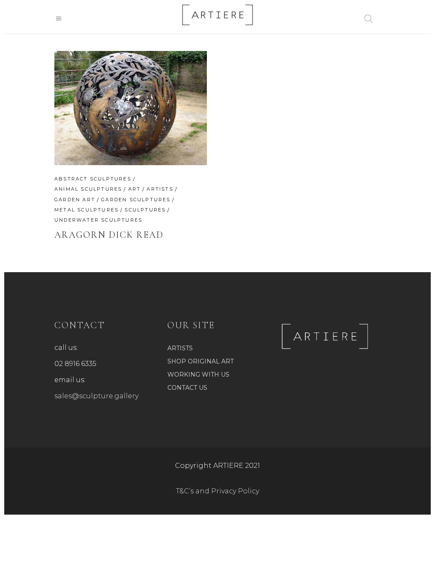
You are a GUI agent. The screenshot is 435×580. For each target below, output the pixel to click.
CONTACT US (187, 387)
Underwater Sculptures (98, 220)
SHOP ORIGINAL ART (200, 361)
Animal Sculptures (88, 189)
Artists (160, 189)
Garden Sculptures (135, 200)
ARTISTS (180, 348)
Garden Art (74, 200)
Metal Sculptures (86, 210)
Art (134, 189)
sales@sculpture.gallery (96, 396)
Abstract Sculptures (92, 179)
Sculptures (145, 210)
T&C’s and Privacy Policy (217, 491)
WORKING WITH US (198, 374)
